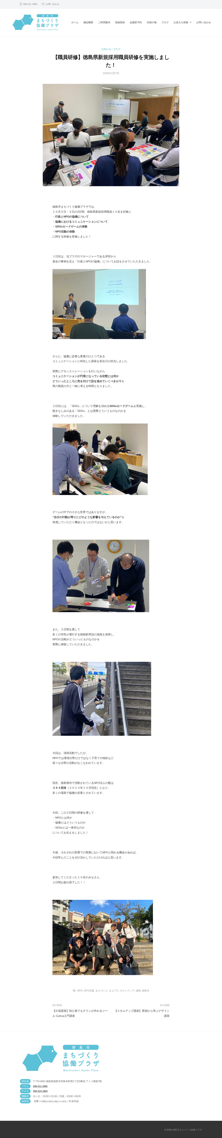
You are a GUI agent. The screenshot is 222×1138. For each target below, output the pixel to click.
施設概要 (88, 22)
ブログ (165, 22)
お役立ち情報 (181, 22)
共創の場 (152, 22)
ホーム (74, 22)
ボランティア (127, 990)
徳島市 (145, 990)
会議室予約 (136, 22)
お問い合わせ (52, 4)
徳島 (138, 990)
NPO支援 (89, 990)
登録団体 (120, 22)
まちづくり (101, 990)
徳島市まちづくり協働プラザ (187, 1129)
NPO (80, 990)
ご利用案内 (104, 22)
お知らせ (106, 49)
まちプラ (114, 990)
